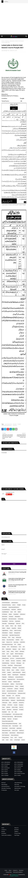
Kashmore (21, 730)
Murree (9, 656)
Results (19, 625)
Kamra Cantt (14, 730)
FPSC (9, 637)
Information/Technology (7, 644)
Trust (12, 737)
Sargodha (14, 628)
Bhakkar (4, 719)
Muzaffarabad (16, 656)
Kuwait (18, 698)
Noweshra (19, 660)
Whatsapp (19, 663)
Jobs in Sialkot (17, 775)
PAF (15, 644)
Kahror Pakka (15, 707)
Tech (20, 646)
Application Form (11, 679)
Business (9, 719)
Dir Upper (15, 719)
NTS (8, 646)
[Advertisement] (14, 19)
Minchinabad (12, 732)
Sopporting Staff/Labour (6, 425)
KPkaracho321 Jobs (6, 730)
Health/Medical (5, 612)
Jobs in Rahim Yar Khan (19, 773)
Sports (3, 691)
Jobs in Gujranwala (18, 764)
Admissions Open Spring (7, 716)
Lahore (13, 605)
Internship (16, 784)
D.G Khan (4, 665)
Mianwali (4, 656)
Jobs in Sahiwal (4, 775)
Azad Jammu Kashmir (20, 658)
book (7, 739)
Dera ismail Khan (20, 679)
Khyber (9, 674)
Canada (15, 705)
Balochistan (4, 616)
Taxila (8, 651)
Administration (14, 602)
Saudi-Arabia (5, 635)
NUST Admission (5, 735)
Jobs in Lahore (4, 769)
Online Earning (5, 658)
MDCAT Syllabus (5, 700)
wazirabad (20, 691)
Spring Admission (19, 677)
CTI (13, 695)
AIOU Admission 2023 (17, 714)
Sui (12, 712)
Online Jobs (4, 702)
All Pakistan (4, 614)
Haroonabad (21, 667)
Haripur (10, 681)
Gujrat (3, 651)
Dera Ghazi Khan (10, 639)
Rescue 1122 (9, 642)
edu (16, 712)
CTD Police (10, 705)
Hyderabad (8, 649)
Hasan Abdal (12, 728)
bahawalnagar (11, 623)
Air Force (12, 658)
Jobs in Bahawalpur (18, 762)
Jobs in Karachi (17, 768)
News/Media (4, 621)
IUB (3, 625)
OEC (21, 656)
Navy (13, 637)
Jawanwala (19, 728)
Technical (7, 41)
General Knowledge (6, 667)
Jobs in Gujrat (4, 766)
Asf (23, 663)
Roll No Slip (18, 637)
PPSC (23, 623)
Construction (10, 688)
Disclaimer (3, 833)
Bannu (23, 649)
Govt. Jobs (16, 790)
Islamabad (4, 607)
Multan (10, 614)
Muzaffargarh (15, 674)
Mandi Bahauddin (20, 700)
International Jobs (12, 618)
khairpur (4, 679)
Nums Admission (14, 735)
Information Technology (19, 786)
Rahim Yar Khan (17, 630)
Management (17, 632)
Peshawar (11, 616)
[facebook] (14, 752)
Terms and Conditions (6, 835)
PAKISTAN (13, 609)
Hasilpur (9, 672)
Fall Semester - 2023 (6, 726)
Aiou (22, 639)
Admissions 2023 (21, 693)
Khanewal (22, 651)
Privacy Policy (17, 833)
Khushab (15, 424)
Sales (10, 702)
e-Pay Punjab (17, 739)
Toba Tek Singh (19, 684)
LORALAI (16, 688)
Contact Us (3, 829)
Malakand (13, 700)
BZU (3, 649)
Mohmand (15, 709)
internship (4, 623)
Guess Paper (5, 728)
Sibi (9, 712)
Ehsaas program (17, 665)
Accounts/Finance (6, 609)
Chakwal (21, 686)
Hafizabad (14, 667)
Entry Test (18, 695)
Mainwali (22, 688)
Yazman (20, 737)
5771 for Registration (6, 714)
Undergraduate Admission (8, 686)
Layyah (11, 653)
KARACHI (19, 609)
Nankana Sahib (17, 681)
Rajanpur (15, 649)
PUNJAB (19, 424)
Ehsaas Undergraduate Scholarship (9, 723)
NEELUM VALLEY (20, 732)
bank (11, 612)
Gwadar (7, 660)
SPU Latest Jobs (5, 684)
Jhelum (23, 672)
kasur (13, 670)
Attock (3, 639)
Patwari (10, 632)
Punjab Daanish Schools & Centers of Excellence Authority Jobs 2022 (17, 591)
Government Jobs (8, 424)
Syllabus (12, 684)
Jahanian (8, 707)
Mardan (4, 646)
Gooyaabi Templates (14, 875)
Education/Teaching (6, 605)
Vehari (16, 686)
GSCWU (3, 672)
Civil (3, 660)
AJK (15, 625)
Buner (3, 695)
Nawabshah (22, 674)
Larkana (23, 698)
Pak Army (11, 621)
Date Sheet (10, 665)
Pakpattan (4, 677)
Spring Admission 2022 (12, 691)
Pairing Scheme (5, 737)
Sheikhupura (11, 677)
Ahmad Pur (21, 702)
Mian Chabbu (5, 732)
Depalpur (21, 705)
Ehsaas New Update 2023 (7, 721)
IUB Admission (12, 698)
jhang (12, 651)
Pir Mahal (21, 709)
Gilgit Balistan (5, 630)
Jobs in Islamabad (5, 768)
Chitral (16, 651)
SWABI (24, 660)
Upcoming (16, 642)
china (11, 739)
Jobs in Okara (4, 771)
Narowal (13, 660)
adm (3, 739)
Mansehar (9, 709)
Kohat (3, 653)
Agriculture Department (15, 635)
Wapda (8, 628)
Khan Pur (21, 707)
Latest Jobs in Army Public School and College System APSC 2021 (16, 579)
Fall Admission (14, 646)
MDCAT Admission (19, 653)
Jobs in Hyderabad (18, 766)
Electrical (3, 782)
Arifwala (4, 705)
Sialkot (3, 628)
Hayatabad (4, 698)
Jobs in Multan (17, 769)
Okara (11, 630)
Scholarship (20, 618)
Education (4, 637)
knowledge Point (6, 50)
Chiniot (3, 688)
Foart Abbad (15, 726)
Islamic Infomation (17, 672)
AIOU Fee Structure (12, 693)
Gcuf (8, 653)
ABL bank (4, 693)
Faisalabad (16, 614)
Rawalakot (4, 712)
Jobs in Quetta (4, 773)
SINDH (19, 612)
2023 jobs (15, 702)
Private (23, 605)
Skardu (8, 670)
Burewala (9, 695)
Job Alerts (16, 829)
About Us (16, 827)
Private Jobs (4, 790)
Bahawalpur (17, 616)
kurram (23, 739)
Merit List (18, 623)
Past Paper (16, 835)
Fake (20, 723)
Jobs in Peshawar (18, 771)
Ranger (19, 644)
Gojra (3, 707)
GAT (21, 726)
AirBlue (17, 670)
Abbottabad (4, 632)
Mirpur (3, 670)
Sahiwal (19, 628)
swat (19, 649)
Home (2, 41)
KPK (15, 612)
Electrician (4, 681)
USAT (16, 737)
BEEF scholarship (18, 716)
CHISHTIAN (22, 642)
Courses (22, 670)
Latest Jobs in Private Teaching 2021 (17, 572)
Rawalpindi (4, 618)
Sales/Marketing (5, 663)
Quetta (7, 625)
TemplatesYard (14, 874)
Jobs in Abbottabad (5, 762)
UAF (23, 646)
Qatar (3, 642)
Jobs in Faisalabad (5, 764)
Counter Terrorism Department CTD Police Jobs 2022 (17, 585)
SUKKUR (17, 639)
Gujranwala (17, 621)
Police (11, 625)
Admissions (22, 614)
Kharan (3, 709)
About (10, 870)
